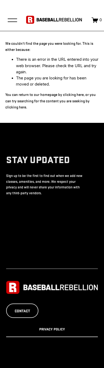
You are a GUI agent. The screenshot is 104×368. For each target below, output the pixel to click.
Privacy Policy (52, 329)
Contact (22, 310)
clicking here (73, 94)
